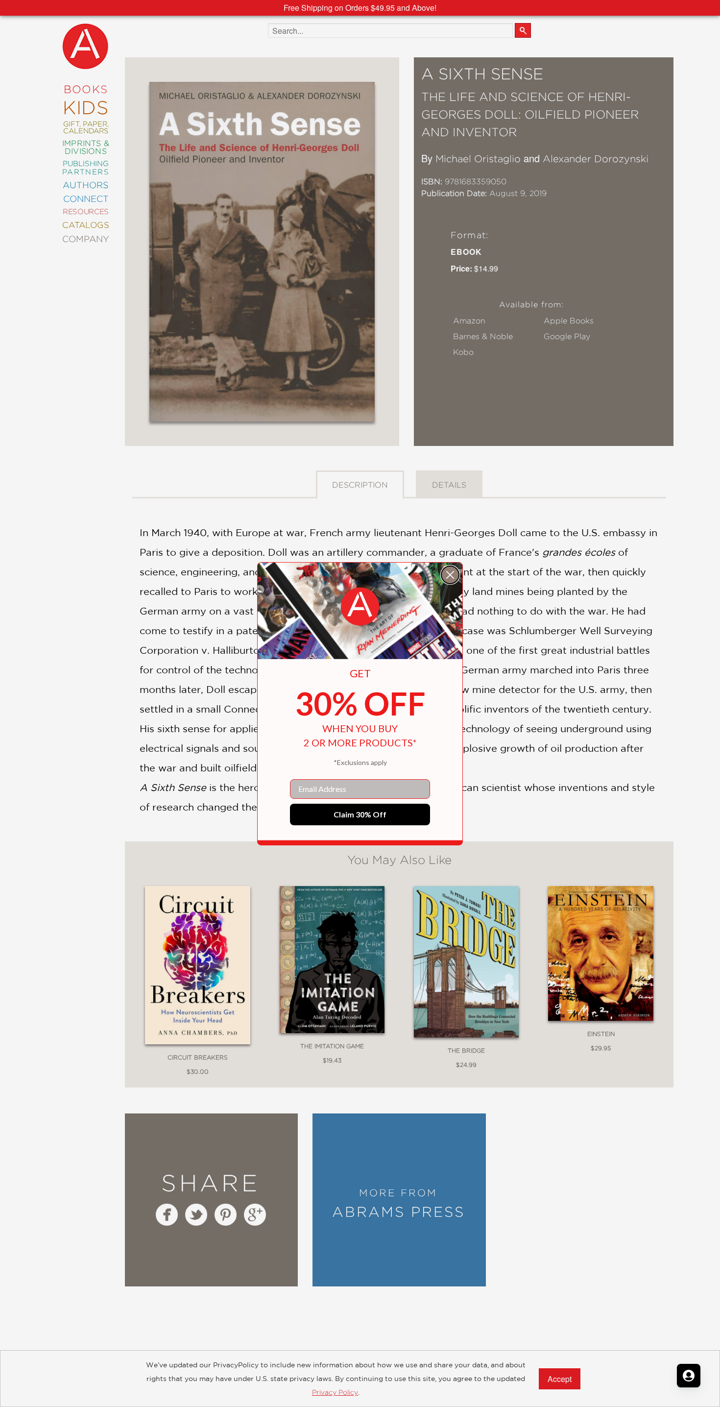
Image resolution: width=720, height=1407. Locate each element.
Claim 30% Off (360, 814)
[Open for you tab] (688, 1375)
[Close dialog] (450, 575)
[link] (360, 606)
